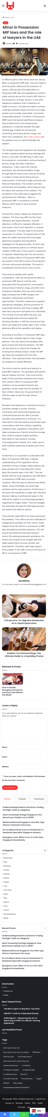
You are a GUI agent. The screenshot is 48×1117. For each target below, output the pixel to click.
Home (6, 17)
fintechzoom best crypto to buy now (16, 1061)
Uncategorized (10, 914)
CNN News (36, 1052)
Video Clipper (18, 1083)
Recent (7, 799)
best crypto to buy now (11, 1048)
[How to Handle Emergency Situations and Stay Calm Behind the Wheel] (12, 679)
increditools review (10, 1074)
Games (6, 878)
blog (5, 862)
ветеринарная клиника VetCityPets (16, 1087)
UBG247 (6, 1083)
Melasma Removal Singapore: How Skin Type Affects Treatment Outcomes (23, 823)
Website (5, 767)
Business (7, 866)
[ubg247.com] (10, 6)
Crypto (6, 870)
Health (6, 882)
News (6, 894)
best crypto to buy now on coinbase (16, 1052)
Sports (6, 902)
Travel (6, 910)
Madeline (9, 44)
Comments (39, 799)
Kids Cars (23, 1074)
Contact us (8, 991)
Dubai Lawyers (34, 137)
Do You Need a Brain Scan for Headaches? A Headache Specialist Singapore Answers (23, 831)
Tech (6, 906)
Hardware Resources (10, 1065)
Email (5, 757)
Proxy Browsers (27, 1079)
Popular (22, 799)
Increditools (26, 1065)
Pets (5, 898)
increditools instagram (11, 1070)
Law (12, 17)
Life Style (7, 890)
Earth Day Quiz (8, 1057)
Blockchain (8, 858)
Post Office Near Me (10, 1079)
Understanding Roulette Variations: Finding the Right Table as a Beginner (23, 808)
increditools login (29, 1070)
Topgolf (38, 1079)
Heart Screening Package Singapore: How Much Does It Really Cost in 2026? (22, 816)
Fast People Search (25, 1057)
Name (5, 747)
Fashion (7, 874)
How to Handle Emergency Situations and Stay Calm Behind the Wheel (12, 691)
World (6, 918)
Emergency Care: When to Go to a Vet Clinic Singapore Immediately (23, 838)
